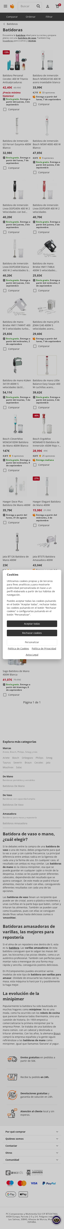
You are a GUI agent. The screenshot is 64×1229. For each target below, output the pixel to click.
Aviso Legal (32, 654)
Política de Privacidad (44, 648)
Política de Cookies (18, 648)
